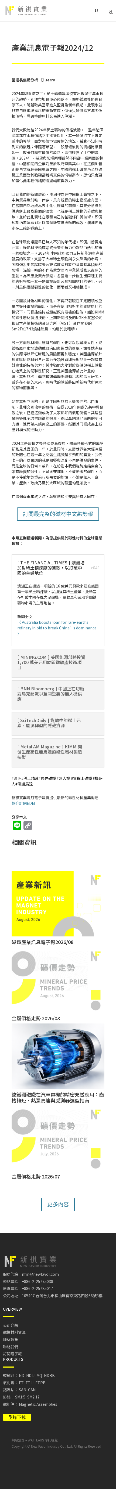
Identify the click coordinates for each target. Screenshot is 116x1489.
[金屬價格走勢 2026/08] (58, 980)
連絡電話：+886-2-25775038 (28, 1281)
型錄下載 (17, 1417)
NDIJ (30, 1375)
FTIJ (29, 1382)
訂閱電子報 (12, 1353)
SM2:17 (33, 1397)
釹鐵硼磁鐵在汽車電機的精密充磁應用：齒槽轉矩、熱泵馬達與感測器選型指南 (58, 1097)
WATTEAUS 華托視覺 (43, 1440)
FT (21, 1382)
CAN (32, 1389)
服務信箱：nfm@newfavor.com (31, 1274)
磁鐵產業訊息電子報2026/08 (42, 941)
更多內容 (58, 1204)
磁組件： (10, 1404)
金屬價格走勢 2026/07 (36, 1176)
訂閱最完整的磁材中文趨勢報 (58, 514)
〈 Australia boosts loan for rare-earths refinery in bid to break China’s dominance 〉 (57, 627)
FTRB (40, 1382)
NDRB (49, 1375)
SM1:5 (20, 1397)
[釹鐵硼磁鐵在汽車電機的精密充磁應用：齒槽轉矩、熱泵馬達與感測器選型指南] (58, 1056)
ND (21, 1375)
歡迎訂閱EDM (23, 803)
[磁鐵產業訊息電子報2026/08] (58, 903)
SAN (22, 1389)
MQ (39, 1375)
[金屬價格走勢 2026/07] (58, 1138)
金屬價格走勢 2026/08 (36, 1018)
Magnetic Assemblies (38, 1404)
